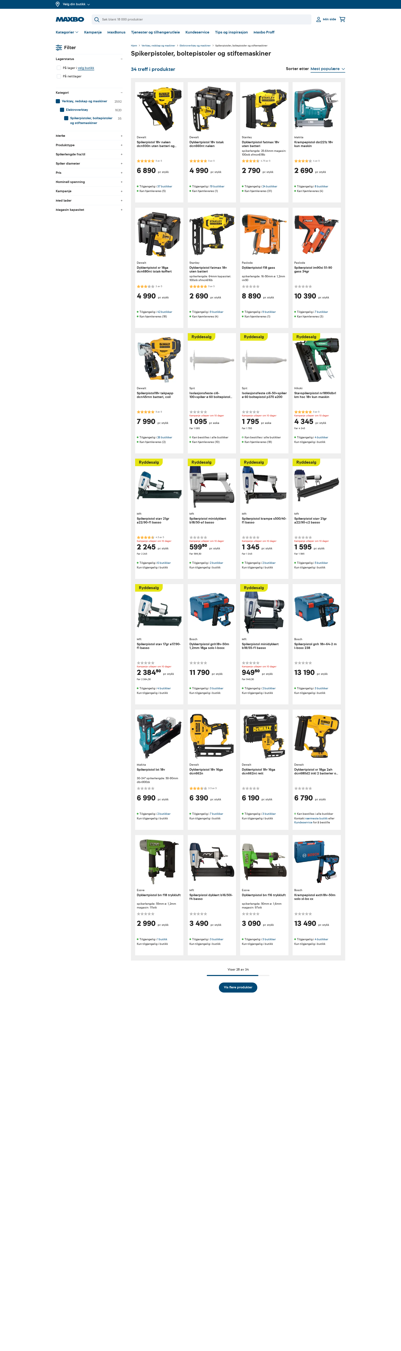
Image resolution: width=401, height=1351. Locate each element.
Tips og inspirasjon (231, 32)
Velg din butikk (74, 4)
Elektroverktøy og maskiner (195, 46)
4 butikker (321, 437)
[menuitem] (89, 101)
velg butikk (86, 68)
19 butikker (217, 186)
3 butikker (216, 688)
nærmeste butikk (316, 818)
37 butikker (164, 186)
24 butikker (269, 186)
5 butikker (321, 563)
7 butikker (321, 312)
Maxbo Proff (264, 32)
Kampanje (93, 32)
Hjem (134, 46)
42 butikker (164, 312)
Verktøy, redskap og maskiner (158, 46)
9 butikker (216, 312)
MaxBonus (116, 32)
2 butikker (216, 563)
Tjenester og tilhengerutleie (155, 32)
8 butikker (321, 186)
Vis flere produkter (238, 987)
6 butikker (164, 563)
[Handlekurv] (342, 19)
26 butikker (164, 437)
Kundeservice (197, 32)
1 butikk (162, 939)
